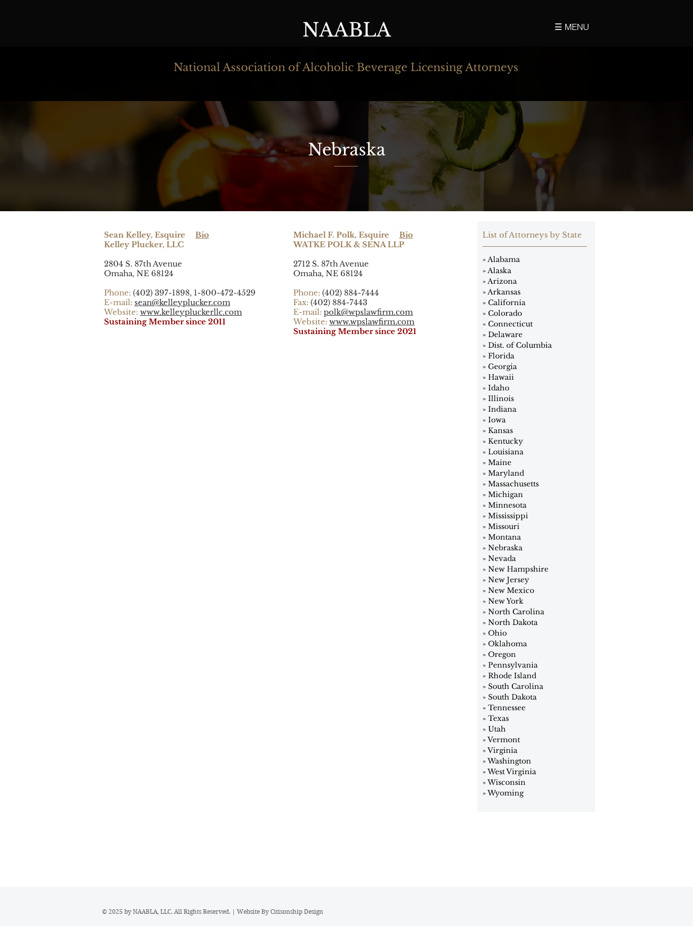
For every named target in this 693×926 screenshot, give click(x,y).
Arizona (502, 281)
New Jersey (508, 579)
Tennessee (507, 707)
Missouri (503, 526)
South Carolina (515, 686)
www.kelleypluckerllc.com (191, 312)
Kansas (500, 430)
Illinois (501, 398)
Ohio (497, 633)
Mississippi (508, 515)
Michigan (505, 494)
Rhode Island (512, 675)
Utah (497, 729)
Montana (504, 537)
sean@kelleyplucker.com (182, 302)
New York (506, 601)
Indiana (502, 409)
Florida (501, 355)
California (507, 302)
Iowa (497, 419)
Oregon (502, 654)
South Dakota (512, 697)
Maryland (506, 473)
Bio (202, 235)
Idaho (498, 387)
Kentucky (505, 441)
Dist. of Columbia (520, 345)
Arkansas (504, 291)
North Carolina (516, 611)
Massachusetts (513, 483)
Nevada (502, 558)
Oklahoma (507, 643)
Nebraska (505, 547)
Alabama (504, 259)
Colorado (505, 313)
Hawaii (501, 377)
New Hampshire (518, 569)
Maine (499, 462)
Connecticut (510, 323)
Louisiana (506, 451)
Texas (498, 718)
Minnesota (507, 505)
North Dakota (513, 622)
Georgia (502, 366)
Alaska (499, 270)
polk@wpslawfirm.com (368, 312)
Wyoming (506, 793)
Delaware (505, 334)
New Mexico (511, 590)
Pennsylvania (513, 665)
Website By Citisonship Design (280, 911)
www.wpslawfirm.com (371, 321)
